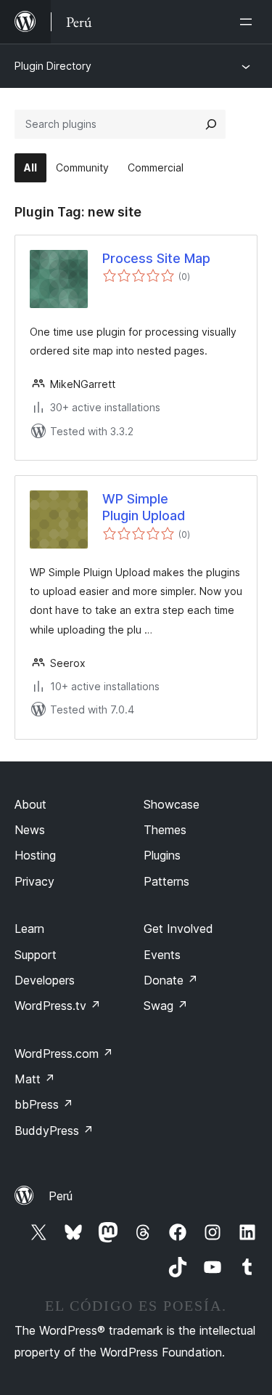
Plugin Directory (53, 66)
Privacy (34, 881)
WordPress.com (64, 1053)
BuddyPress (54, 1130)
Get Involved (178, 928)
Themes (165, 829)
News (30, 829)
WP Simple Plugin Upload (143, 507)
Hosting (35, 855)
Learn (29, 928)
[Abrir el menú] (249, 22)
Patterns (166, 881)
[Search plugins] (211, 124)
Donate (171, 980)
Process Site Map (156, 258)
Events (162, 954)
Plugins (162, 855)
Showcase (171, 804)
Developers (45, 980)
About (30, 804)
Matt (35, 1079)
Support (36, 954)
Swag (166, 1005)
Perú (61, 1196)
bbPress (44, 1104)
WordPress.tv (58, 1005)
